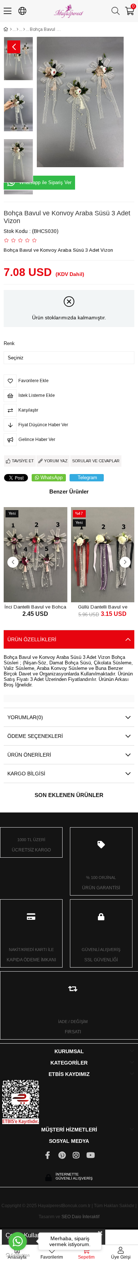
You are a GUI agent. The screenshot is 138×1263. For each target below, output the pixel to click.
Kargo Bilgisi (26, 773)
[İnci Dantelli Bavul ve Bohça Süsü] (35, 554)
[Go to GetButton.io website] (17, 1255)
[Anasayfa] (11, 29)
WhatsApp (51, 477)
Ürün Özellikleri (31, 639)
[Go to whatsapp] (17, 1241)
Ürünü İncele (43, 588)
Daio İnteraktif (85, 1216)
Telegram (87, 477)
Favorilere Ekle (27, 588)
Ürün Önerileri (29, 755)
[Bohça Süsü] (24, 29)
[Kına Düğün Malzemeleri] (17, 29)
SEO (66, 1216)
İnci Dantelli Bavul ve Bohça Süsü (35, 606)
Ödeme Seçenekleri (35, 736)
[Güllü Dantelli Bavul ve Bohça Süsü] (103, 554)
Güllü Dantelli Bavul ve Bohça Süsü (102, 606)
